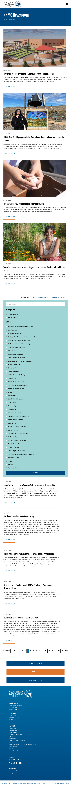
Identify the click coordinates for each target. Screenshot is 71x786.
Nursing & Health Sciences (17, 426)
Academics (11, 351)
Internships (12, 409)
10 (36, 651)
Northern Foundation (15, 413)
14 (49, 651)
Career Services (13, 371)
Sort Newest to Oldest (59, 297)
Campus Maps (13, 732)
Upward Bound (13, 430)
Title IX (11, 748)
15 (52, 651)
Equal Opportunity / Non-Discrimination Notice (14, 783)
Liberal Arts (12, 423)
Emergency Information (40, 783)
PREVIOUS (6, 651)
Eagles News (12, 317)
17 (58, 651)
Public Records (13, 746)
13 (45, 651)
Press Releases (13, 314)
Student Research (14, 364)
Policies (11, 742)
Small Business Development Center (20, 361)
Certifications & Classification (18, 433)
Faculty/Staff (12, 773)
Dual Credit (12, 402)
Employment (12, 738)
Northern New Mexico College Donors (21, 454)
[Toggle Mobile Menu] (67, 4)
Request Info (34, 663)
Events (10, 464)
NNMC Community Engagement (18, 375)
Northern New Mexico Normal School (21, 326)
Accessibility (30, 783)
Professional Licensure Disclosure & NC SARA (22, 744)
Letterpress (12, 378)
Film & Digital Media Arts (16, 357)
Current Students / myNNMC (17, 740)
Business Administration (16, 354)
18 (62, 651)
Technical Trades (13, 437)
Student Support (13, 447)
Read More (7, 86)
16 (55, 651)
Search (35, 472)
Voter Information (14, 751)
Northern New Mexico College (18, 385)
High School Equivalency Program (19, 340)
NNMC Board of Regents (16, 388)
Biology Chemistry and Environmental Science (23, 337)
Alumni (10, 461)
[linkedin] (17, 763)
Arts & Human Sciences (16, 382)
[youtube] (20, 763)
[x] (11, 763)
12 (42, 651)
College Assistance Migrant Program (20, 344)
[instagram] (14, 763)
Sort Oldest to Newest (40, 297)
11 (39, 651)
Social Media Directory (15, 759)
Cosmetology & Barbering (16, 347)
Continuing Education (15, 399)
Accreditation (13, 730)
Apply (34, 672)
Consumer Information (15, 734)
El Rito (10, 392)
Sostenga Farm (13, 368)
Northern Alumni (13, 457)
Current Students (14, 771)
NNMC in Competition (15, 420)
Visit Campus (34, 680)
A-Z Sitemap (12, 728)
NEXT (66, 651)
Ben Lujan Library (14, 468)
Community (12, 406)
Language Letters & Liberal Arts (18, 416)
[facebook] (9, 763)
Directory (11, 736)
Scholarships (12, 330)
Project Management (15, 333)
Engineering (12, 395)
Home (5, 19)
